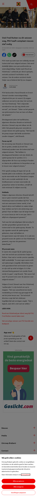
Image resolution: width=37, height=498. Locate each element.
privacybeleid (25, 474)
